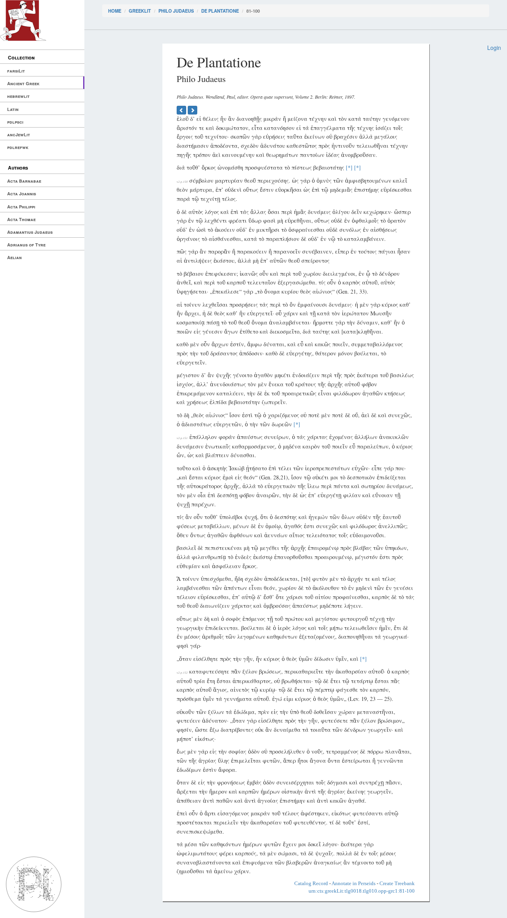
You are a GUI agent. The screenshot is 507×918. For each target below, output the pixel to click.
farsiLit (16, 71)
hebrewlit (18, 96)
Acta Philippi (21, 207)
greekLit (140, 11)
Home (114, 11)
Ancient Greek (23, 83)
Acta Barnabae (24, 181)
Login (494, 48)
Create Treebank (397, 883)
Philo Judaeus (176, 11)
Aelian (14, 257)
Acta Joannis (21, 194)
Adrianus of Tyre (26, 245)
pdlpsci (15, 122)
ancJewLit (18, 134)
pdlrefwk (18, 147)
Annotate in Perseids (353, 883)
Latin (13, 109)
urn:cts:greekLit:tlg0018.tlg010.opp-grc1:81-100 (362, 891)
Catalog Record (311, 883)
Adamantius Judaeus (30, 232)
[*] (349, 167)
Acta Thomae (21, 219)
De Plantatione (220, 11)
